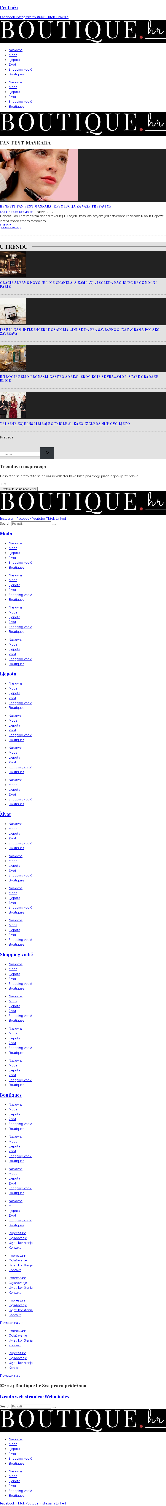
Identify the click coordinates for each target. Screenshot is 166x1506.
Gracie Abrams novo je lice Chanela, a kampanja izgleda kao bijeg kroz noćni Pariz (78, 285)
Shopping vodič (20, 69)
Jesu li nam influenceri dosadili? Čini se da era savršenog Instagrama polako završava (80, 332)
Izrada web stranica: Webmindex (34, 1396)
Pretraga (6, 437)
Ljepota (14, 60)
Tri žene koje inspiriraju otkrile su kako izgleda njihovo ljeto (65, 424)
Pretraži (9, 7)
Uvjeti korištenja (21, 1243)
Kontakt (15, 1248)
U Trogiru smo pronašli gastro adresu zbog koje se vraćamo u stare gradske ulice (79, 379)
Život (12, 65)
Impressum (17, 1233)
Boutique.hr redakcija (17, 212)
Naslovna (15, 50)
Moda (13, 55)
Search (5, 524)
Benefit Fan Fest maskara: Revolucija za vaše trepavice (56, 206)
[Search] (47, 453)
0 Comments (10, 227)
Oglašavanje (18, 1238)
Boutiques (16, 74)
